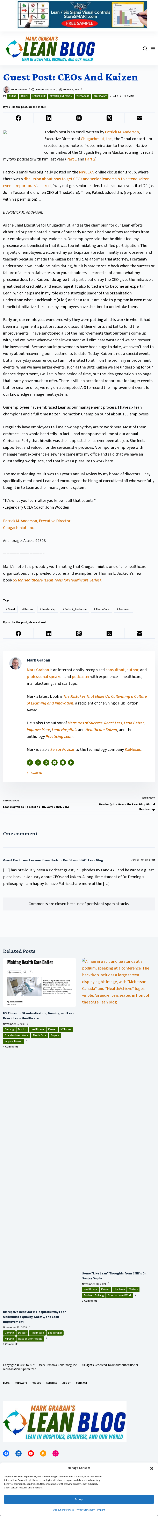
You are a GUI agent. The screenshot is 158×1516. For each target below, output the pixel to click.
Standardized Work (16, 1035)
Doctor (22, 1029)
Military (133, 1289)
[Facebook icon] (30, 762)
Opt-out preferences (63, 1510)
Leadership (39, 96)
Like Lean (119, 1289)
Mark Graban (38, 670)
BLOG (6, 1383)
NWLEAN (86, 172)
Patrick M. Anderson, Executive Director (36, 521)
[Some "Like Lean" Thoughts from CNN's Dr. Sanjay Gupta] (118, 1112)
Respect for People (30, 1339)
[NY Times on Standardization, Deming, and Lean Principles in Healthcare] (39, 982)
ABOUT (66, 1383)
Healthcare (37, 1029)
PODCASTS (21, 1383)
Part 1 (71, 159)
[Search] (145, 49)
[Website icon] (46, 762)
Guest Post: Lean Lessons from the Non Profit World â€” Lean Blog (53, 860)
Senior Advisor (62, 749)
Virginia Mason (13, 1041)
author (132, 670)
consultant (115, 670)
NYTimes (65, 1029)
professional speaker (45, 677)
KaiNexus (133, 749)
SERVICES (51, 1383)
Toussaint (100, 96)
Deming (9, 1029)
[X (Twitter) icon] (54, 762)
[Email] (139, 118)
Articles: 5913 (34, 772)
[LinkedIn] (49, 118)
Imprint (101, 1510)
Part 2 (90, 159)
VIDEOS (37, 1383)
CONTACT (81, 1383)
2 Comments (11, 1344)
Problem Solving (94, 1295)
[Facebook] (18, 118)
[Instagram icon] (63, 762)
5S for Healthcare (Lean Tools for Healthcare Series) (57, 580)
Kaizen (24, 96)
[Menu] (153, 48)
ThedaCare (82, 96)
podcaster (80, 677)
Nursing (9, 1339)
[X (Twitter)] (109, 118)
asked (46, 186)
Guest (12, 96)
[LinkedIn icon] (38, 762)
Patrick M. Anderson (122, 132)
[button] (152, 1468)
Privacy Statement (85, 1510)
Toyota (54, 1035)
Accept (79, 1499)
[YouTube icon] (71, 762)
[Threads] (79, 118)
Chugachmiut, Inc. (96, 139)
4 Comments (11, 1047)
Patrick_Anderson (61, 96)
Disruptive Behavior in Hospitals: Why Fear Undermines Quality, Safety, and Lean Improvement (34, 1317)
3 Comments (90, 1301)
